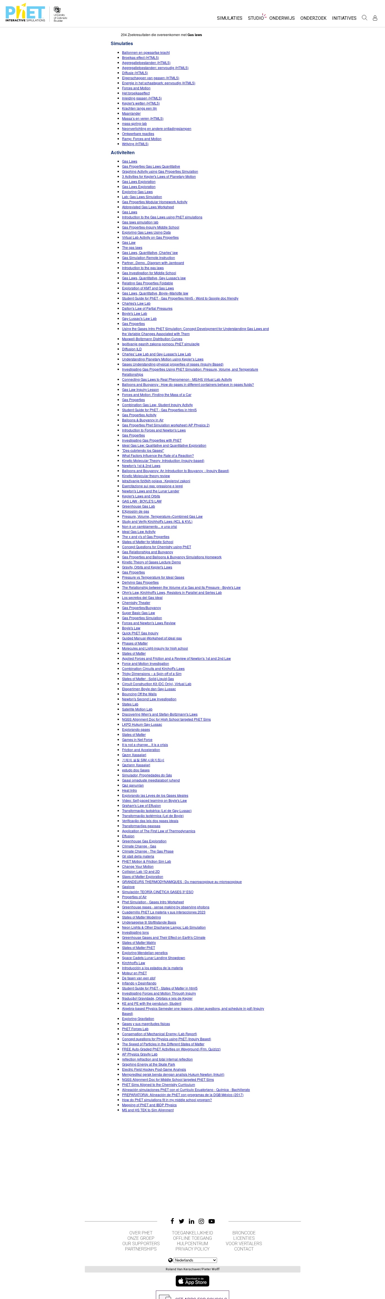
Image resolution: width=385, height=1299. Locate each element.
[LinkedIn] (191, 1221)
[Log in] (375, 18)
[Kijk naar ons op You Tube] (211, 1221)
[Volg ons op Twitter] (181, 1221)
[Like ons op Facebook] (172, 1221)
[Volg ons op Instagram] (201, 1221)
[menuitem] (229, 20)
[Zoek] (364, 18)
